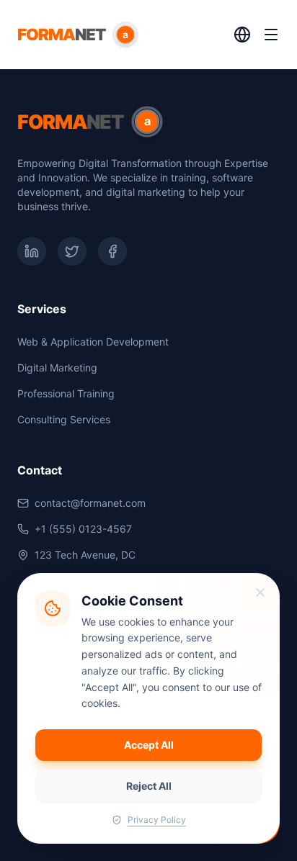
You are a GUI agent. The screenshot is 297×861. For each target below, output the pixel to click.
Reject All (149, 786)
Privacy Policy (157, 819)
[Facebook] (112, 251)
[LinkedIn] (31, 251)
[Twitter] (72, 251)
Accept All (149, 745)
